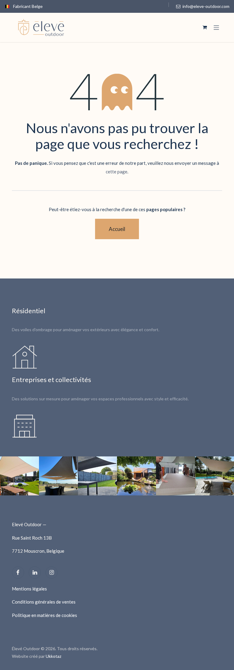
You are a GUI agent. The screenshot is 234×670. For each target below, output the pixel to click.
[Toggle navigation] (216, 27)
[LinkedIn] (35, 572)
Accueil (117, 229)
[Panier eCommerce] (205, 27)
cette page (116, 171)
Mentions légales (29, 588)
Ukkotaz (53, 656)
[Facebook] (18, 572)
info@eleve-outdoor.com (205, 6)
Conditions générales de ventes (44, 601)
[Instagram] (51, 572)
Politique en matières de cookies (44, 615)
